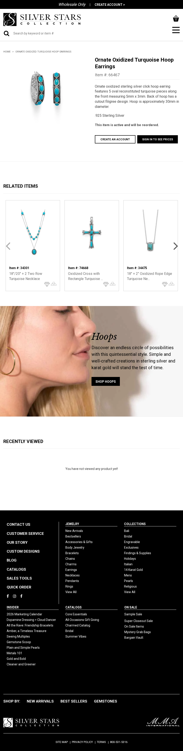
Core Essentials (76, 614)
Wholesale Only (71, 4)
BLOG (12, 560)
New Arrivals (74, 531)
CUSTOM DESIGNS (23, 551)
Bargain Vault (133, 637)
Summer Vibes (75, 636)
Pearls (128, 581)
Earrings (71, 570)
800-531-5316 (118, 742)
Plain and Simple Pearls (23, 647)
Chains (70, 558)
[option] (45, 90)
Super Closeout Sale (138, 621)
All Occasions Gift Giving (82, 620)
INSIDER (13, 607)
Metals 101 (14, 653)
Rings (69, 586)
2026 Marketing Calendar (24, 614)
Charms (71, 564)
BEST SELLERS (73, 701)
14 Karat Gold (133, 570)
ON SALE (130, 607)
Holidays (130, 558)
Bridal (128, 536)
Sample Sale (133, 614)
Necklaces (72, 575)
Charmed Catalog (77, 625)
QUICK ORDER (19, 587)
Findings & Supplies (137, 553)
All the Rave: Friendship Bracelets (30, 625)
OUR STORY (17, 542)
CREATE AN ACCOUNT (115, 139)
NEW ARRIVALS (40, 701)
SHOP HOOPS (106, 381)
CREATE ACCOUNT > (110, 4)
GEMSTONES (105, 701)
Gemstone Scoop (19, 642)
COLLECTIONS (135, 524)
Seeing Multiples (18, 636)
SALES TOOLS (19, 578)
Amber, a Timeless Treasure (26, 631)
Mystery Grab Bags (137, 632)
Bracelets (72, 553)
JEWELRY (72, 524)
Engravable (132, 542)
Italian (128, 564)
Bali (126, 531)
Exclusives (131, 547)
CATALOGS (16, 569)
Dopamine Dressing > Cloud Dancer (31, 620)
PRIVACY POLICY (82, 742)
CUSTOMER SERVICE (25, 533)
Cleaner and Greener (21, 664)
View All (71, 592)
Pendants (72, 581)
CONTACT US (18, 524)
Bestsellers (73, 536)
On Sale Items (134, 626)
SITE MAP (62, 742)
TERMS (101, 742)
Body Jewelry (74, 547)
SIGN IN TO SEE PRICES (157, 139)
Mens (128, 575)
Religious (130, 586)
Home (6, 51)
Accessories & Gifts (79, 542)
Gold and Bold (16, 658)
